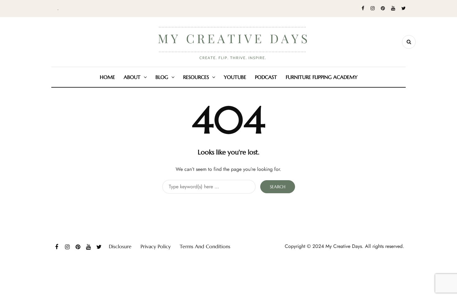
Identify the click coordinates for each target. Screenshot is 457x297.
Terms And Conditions (205, 246)
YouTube (235, 77)
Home (107, 77)
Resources (196, 77)
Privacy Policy (156, 246)
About (132, 77)
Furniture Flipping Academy (322, 77)
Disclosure (120, 246)
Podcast (266, 77)
